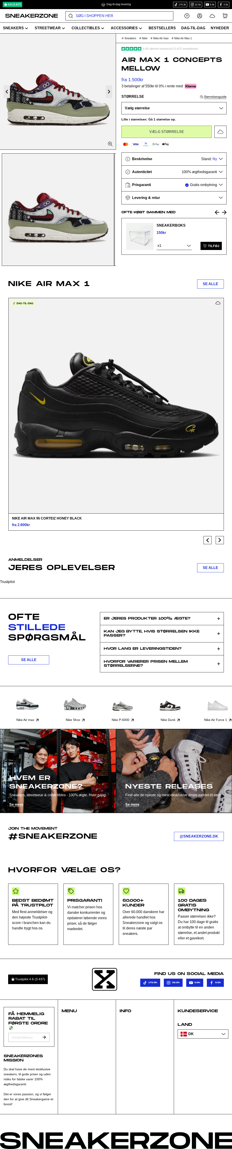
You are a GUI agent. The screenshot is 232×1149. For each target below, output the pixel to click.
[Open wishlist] (212, 15)
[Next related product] (224, 212)
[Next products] (220, 540)
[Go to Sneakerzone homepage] (29, 16)
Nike (144, 38)
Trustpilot (7, 582)
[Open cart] (225, 15)
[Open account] (199, 15)
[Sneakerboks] (139, 236)
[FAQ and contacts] (187, 15)
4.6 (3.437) (14, 4)
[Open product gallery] (58, 91)
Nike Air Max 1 (183, 38)
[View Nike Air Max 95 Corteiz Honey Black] (116, 405)
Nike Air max (161, 38)
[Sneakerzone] (104, 979)
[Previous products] (207, 540)
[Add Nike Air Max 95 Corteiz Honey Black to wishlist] (218, 303)
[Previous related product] (217, 212)
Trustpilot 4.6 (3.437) (30, 979)
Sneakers (130, 38)
